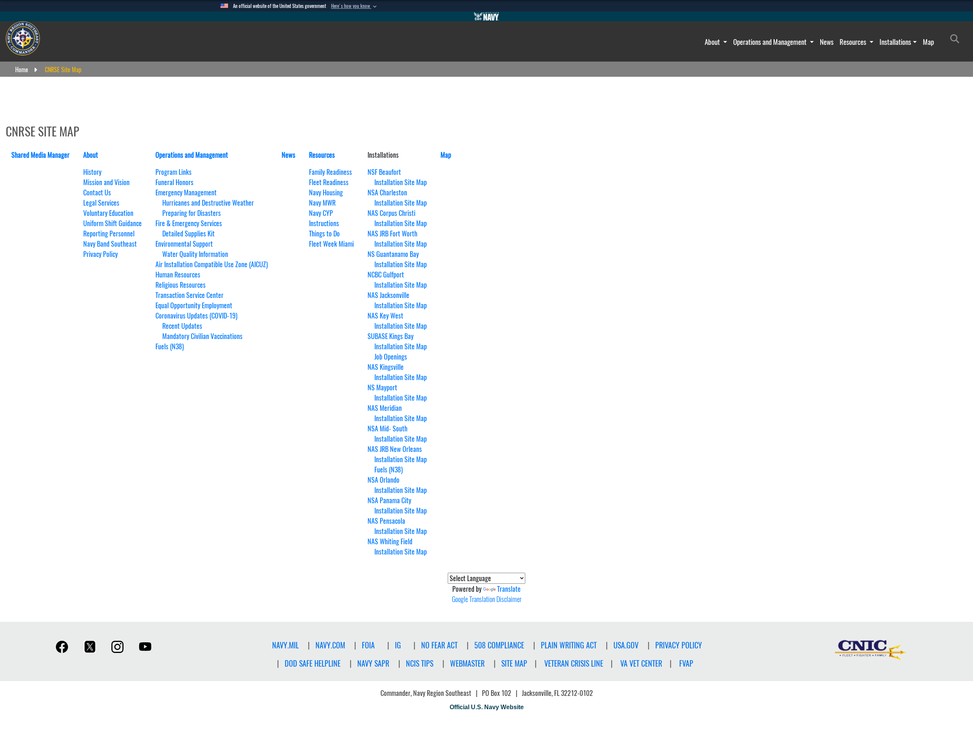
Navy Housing (326, 192)
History (92, 172)
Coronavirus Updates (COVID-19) (196, 315)
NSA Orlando (383, 480)
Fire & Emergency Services (188, 223)
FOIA (368, 645)
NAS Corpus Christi (391, 213)
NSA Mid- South (387, 428)
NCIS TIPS (419, 663)
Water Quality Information (195, 254)
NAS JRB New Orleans (395, 449)
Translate (509, 589)
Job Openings (390, 356)
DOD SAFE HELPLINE (313, 663)
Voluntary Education (108, 213)
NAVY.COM (330, 645)
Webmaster (467, 663)
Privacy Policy (100, 254)
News (827, 42)
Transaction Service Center (189, 295)
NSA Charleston (387, 192)
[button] (354, 6)
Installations (895, 42)
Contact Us (97, 192)
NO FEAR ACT (439, 645)
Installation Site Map (400, 182)
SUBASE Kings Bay (391, 336)
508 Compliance (499, 645)
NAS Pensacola (386, 521)
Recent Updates (182, 326)
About (713, 42)
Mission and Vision (106, 182)
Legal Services (101, 203)
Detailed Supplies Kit (188, 233)
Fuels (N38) (169, 346)
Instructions (324, 223)
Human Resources (177, 274)
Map (928, 42)
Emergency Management (186, 192)
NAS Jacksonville (388, 295)
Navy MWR (322, 203)
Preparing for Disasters (191, 213)
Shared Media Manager (40, 155)
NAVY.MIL (285, 645)
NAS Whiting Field (390, 541)
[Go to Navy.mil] (486, 16)
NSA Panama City (389, 500)
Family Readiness (330, 172)
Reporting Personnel (109, 233)
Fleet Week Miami (331, 244)
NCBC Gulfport (386, 274)
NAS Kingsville (386, 367)
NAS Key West (385, 315)
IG (398, 645)
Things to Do (324, 233)
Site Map (514, 663)
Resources (854, 42)
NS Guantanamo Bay (393, 254)
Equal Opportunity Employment (193, 305)
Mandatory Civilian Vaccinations (202, 336)
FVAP (686, 663)
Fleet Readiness (329, 182)
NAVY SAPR (373, 663)
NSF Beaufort (384, 172)
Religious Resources (180, 285)
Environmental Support (184, 244)
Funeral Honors (174, 182)
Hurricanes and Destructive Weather (208, 203)
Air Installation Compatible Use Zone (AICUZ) (211, 264)
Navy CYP (321, 213)
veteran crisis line (573, 663)
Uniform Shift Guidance (112, 223)
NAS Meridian (385, 408)
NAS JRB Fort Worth (392, 233)
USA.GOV (626, 645)
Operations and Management (770, 42)
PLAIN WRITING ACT (569, 645)
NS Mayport (382, 387)
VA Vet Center (641, 663)
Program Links (173, 172)
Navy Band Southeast (110, 244)
